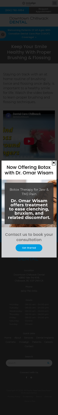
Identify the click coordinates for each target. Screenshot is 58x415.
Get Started (29, 247)
